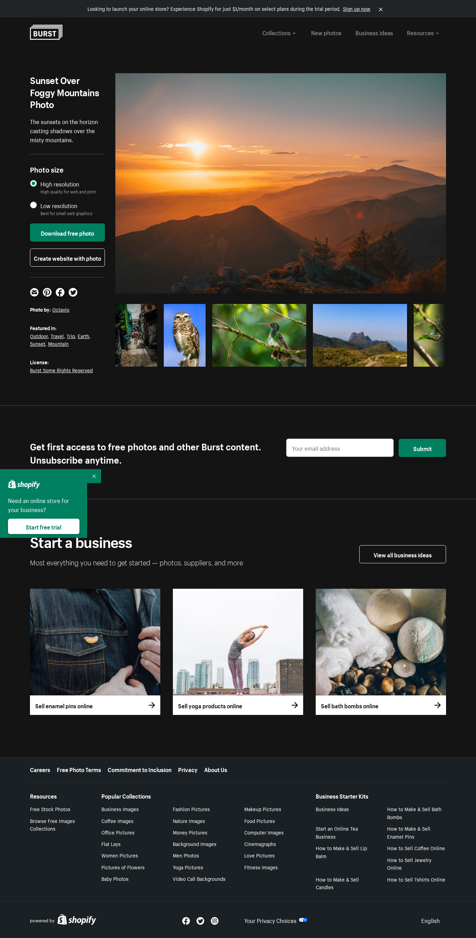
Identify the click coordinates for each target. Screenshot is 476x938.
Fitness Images (261, 867)
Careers (40, 768)
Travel (57, 336)
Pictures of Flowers (123, 867)
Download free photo (67, 232)
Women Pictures (119, 855)
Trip (71, 336)
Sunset (37, 343)
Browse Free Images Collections (52, 824)
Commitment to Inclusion (139, 768)
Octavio (60, 309)
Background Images (194, 843)
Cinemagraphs (260, 843)
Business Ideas (332, 809)
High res (258, 359)
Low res (138, 359)
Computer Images (264, 832)
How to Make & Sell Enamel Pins (408, 832)
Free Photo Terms (79, 768)
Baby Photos (115, 878)
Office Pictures (118, 832)
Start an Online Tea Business (337, 832)
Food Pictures (259, 820)
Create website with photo (67, 257)
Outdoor (39, 336)
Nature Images (189, 820)
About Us (215, 768)
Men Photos (186, 855)
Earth (83, 336)
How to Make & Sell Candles (337, 883)
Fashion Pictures (191, 809)
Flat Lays (111, 843)
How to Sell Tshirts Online (416, 879)
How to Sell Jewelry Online (409, 863)
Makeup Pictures (262, 809)
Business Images (120, 809)
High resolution (59, 184)
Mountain (58, 343)
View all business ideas (403, 554)
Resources (420, 32)
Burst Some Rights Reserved (61, 370)
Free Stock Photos (50, 809)
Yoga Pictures (188, 867)
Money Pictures (190, 832)
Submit (422, 447)
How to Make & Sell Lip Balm (341, 852)
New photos (326, 32)
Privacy (188, 768)
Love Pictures (259, 855)
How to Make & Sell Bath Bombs (414, 813)
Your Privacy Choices (270, 919)
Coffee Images (117, 820)
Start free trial (43, 526)
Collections (276, 32)
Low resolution (58, 205)
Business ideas (374, 32)
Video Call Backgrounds (199, 878)
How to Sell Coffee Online (416, 848)
